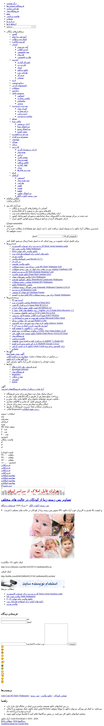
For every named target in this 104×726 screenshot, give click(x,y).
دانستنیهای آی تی (19, 85)
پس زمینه (35, 696)
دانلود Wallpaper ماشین (22, 284)
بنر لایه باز (16, 261)
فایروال (20, 55)
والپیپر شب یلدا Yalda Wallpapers (26, 249)
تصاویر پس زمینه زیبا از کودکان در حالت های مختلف (36, 499)
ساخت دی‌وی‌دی (24, 116)
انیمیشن (21, 178)
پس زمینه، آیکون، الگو (27, 196)
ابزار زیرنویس (23, 124)
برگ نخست (11, 3)
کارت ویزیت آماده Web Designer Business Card (32, 272)
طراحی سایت (12, 8)
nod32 (14, 382)
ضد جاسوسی (23, 52)
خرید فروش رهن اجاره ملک (24, 367)
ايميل (29, 622)
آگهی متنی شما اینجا (15, 354)
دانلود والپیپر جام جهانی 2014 (24, 251)
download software (20, 369)
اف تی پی (21, 65)
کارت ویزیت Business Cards (24, 290)
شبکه (14, 119)
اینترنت (15, 60)
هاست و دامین (12, 16)
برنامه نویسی (18, 83)
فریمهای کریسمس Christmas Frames (28, 292)
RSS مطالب (6, 721)
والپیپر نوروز (17, 256)
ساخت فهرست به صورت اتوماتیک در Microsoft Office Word (38, 318)
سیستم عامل (18, 93)
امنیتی (14, 44)
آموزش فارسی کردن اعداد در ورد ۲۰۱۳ (30, 326)
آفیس (14, 34)
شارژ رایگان (17, 377)
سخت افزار (22, 157)
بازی (14, 80)
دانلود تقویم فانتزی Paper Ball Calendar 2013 (31, 274)
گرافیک (15, 175)
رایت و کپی (22, 114)
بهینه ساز (21, 152)
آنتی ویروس (22, 47)
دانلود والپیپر (46, 696)
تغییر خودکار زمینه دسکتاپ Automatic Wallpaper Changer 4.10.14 (41, 287)
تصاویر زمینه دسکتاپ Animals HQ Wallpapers (32, 282)
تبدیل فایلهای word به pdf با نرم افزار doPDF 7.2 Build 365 (38, 341)
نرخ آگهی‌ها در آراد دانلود (17, 359)
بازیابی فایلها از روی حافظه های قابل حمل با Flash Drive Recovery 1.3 (43, 310)
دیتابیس (15, 90)
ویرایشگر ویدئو (23, 129)
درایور (20, 155)
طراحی (20, 183)
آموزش (15, 379)
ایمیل (19, 67)
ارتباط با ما (11, 24)
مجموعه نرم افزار (20, 137)
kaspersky (16, 374)
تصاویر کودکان (60, 696)
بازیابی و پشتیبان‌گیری (27, 149)
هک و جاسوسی (24, 57)
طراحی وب (22, 72)
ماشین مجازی (23, 98)
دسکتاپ (15, 88)
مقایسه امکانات (8, 475)
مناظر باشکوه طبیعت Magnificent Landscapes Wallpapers (37, 279)
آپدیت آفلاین (22, 49)
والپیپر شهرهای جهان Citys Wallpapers (29, 277)
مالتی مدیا (16, 121)
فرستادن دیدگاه (8, 505)
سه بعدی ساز (23, 180)
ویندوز (20, 103)
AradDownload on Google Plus (14, 723)
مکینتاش (21, 101)
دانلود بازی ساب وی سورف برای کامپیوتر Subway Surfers (37, 323)
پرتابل (14, 144)
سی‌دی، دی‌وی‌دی (20, 106)
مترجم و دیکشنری (20, 134)
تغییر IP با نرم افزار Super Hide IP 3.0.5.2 (30, 305)
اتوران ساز (22, 108)
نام (28, 619)
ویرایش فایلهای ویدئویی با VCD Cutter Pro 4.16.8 (33, 313)
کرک (14, 173)
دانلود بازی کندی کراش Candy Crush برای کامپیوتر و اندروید (38, 346)
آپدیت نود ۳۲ (17, 300)
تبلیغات (9, 19)
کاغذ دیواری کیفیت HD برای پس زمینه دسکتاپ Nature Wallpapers (41, 295)
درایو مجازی (22, 111)
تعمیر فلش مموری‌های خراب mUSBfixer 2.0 (31, 308)
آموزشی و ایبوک (19, 37)
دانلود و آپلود (22, 70)
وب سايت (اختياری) (35, 644)
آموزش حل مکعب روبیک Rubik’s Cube (29, 320)
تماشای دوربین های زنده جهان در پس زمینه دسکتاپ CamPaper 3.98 (42, 269)
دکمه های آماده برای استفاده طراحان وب (30, 254)
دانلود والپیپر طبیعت (21, 264)
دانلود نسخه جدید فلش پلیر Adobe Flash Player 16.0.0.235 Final (40, 333)
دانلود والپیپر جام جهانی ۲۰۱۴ (19, 599)
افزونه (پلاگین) (18, 42)
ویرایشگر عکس (24, 193)
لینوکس (20, 96)
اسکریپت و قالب (19, 39)
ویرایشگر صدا (23, 126)
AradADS (63, 494)
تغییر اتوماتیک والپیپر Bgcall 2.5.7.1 (27, 259)
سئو (8, 14)
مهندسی (15, 139)
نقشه (19, 191)
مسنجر (20, 78)
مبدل (19, 167)
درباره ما (10, 21)
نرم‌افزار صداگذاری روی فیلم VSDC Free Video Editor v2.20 (39, 331)
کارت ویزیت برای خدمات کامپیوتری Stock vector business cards (40, 246)
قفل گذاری (22, 165)
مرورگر (20, 75)
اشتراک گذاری (23, 62)
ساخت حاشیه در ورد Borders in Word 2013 (31, 302)
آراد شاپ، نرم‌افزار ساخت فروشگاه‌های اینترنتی (22, 389)
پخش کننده (22, 132)
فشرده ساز (22, 160)
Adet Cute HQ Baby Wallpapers (15, 696)
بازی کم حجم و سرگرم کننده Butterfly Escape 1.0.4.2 (35, 344)
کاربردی (15, 147)
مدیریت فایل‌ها (23, 170)
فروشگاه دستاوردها (15, 6)
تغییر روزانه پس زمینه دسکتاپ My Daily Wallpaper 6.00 (37, 267)
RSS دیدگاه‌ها (19, 721)
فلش (19, 185)
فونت (19, 188)
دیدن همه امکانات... (30, 409)
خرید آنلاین (5, 465)
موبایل (15, 142)
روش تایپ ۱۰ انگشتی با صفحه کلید (27, 328)
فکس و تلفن (22, 162)
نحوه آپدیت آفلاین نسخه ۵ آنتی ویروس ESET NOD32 (35, 315)
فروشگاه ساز (12, 11)
